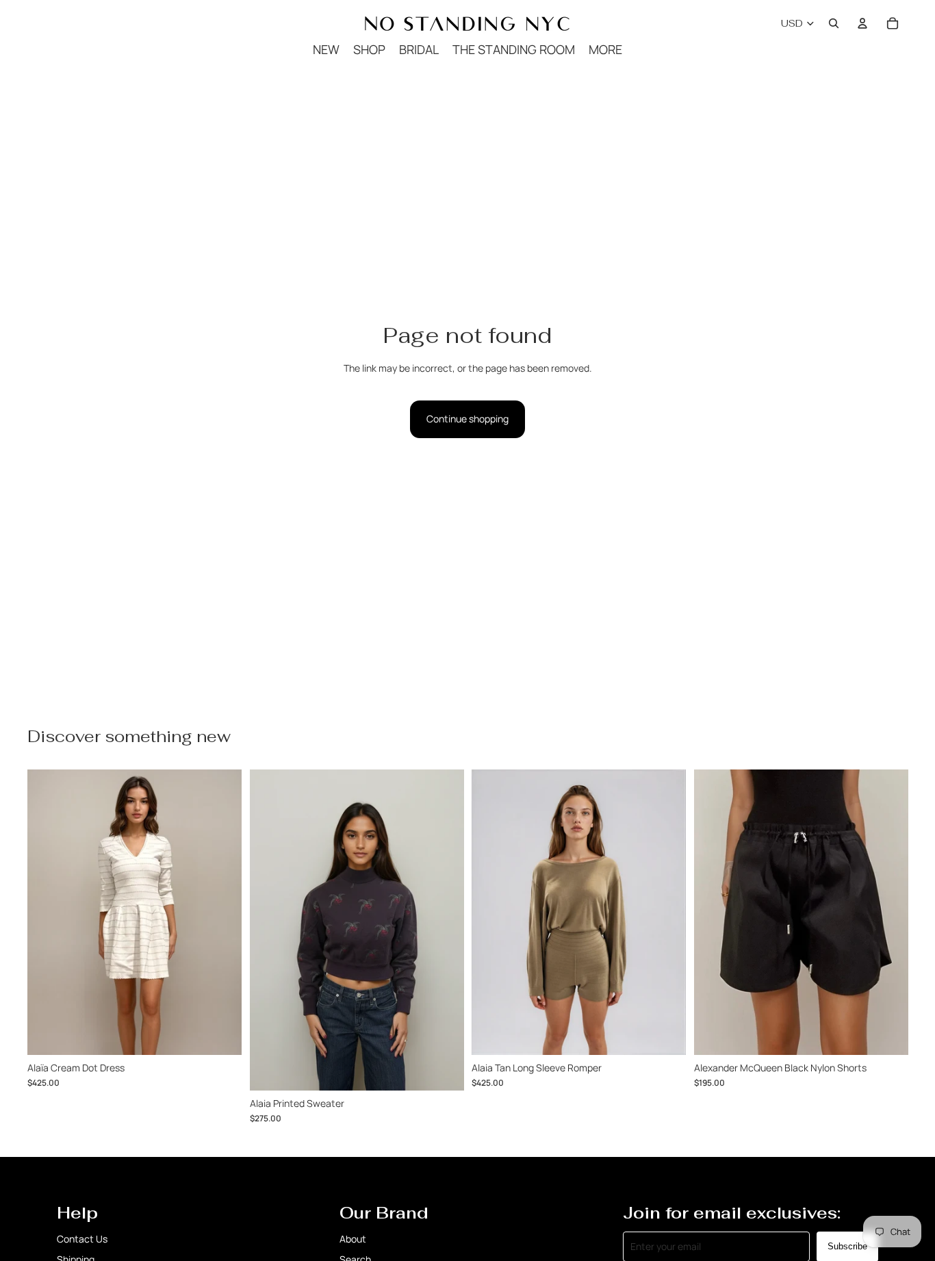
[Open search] (834, 23)
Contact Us (82, 1238)
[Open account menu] (862, 23)
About (353, 1238)
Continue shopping (467, 418)
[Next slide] (887, 912)
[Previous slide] (714, 912)
